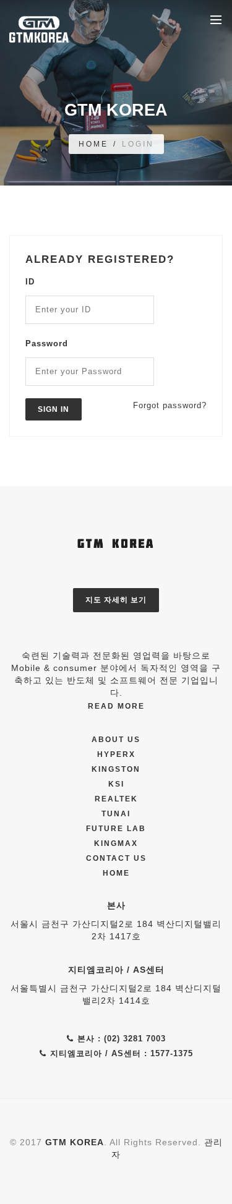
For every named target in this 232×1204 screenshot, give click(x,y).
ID (30, 281)
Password (46, 343)
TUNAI (116, 813)
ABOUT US (116, 739)
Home (116, 873)
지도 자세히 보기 (116, 600)
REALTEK (116, 799)
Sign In (53, 409)
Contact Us (116, 858)
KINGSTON (116, 769)
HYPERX (116, 754)
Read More (116, 706)
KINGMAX (116, 843)
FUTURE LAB (116, 828)
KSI (116, 784)
